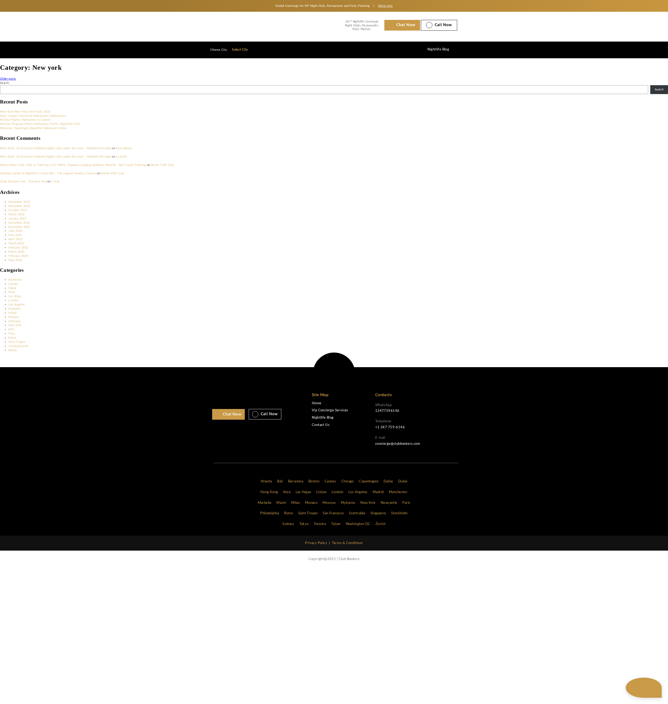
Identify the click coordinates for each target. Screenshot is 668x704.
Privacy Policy (316, 543)
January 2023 (17, 218)
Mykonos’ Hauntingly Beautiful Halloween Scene (33, 128)
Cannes (13, 283)
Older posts (8, 78)
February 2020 (18, 256)
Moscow (329, 503)
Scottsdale (357, 513)
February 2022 (18, 247)
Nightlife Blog (438, 49)
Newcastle (389, 503)
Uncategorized (18, 346)
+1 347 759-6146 (390, 427)
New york (15, 325)
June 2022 (15, 230)
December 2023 (19, 201)
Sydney (288, 524)
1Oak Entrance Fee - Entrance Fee (23, 181)
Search (4, 83)
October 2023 (17, 210)
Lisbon (321, 492)
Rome (12, 337)
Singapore (378, 513)
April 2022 (15, 239)
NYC (11, 329)
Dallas (388, 481)
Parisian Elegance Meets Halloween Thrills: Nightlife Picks (40, 124)
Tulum (336, 524)
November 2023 (19, 206)
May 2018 (15, 260)
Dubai (12, 288)
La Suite (121, 156)
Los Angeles (16, 304)
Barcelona (15, 279)
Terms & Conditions (347, 543)
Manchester (398, 492)
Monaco (13, 317)
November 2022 (19, 227)
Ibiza (11, 292)
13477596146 (387, 411)
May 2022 (15, 235)
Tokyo (304, 524)
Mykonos (14, 321)
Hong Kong (269, 492)
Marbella (14, 308)
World (12, 350)
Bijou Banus (124, 148)
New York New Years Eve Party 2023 (25, 111)
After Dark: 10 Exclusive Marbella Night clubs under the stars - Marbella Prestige (55, 148)
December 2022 (19, 222)
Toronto (320, 524)
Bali (280, 481)
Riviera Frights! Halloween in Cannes (25, 119)
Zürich (380, 524)
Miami (12, 312)
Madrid (378, 492)
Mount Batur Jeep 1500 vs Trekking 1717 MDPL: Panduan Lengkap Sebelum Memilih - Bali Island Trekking (73, 165)
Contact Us (321, 425)
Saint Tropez (16, 342)
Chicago (347, 481)
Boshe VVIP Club (162, 165)
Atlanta (266, 481)
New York (367, 503)
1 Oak (56, 181)
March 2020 (16, 251)
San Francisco (333, 513)
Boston (313, 481)
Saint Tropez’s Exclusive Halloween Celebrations (33, 115)
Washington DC (358, 524)
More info (385, 5)
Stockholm (399, 513)
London (13, 300)
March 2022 (16, 243)
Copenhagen (368, 481)
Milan (295, 503)
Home (316, 403)
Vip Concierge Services (330, 410)
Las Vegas (15, 296)
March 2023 (16, 214)
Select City (240, 49)
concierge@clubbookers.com (397, 444)
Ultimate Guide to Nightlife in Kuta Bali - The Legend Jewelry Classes (48, 173)
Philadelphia (269, 513)
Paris (11, 333)
